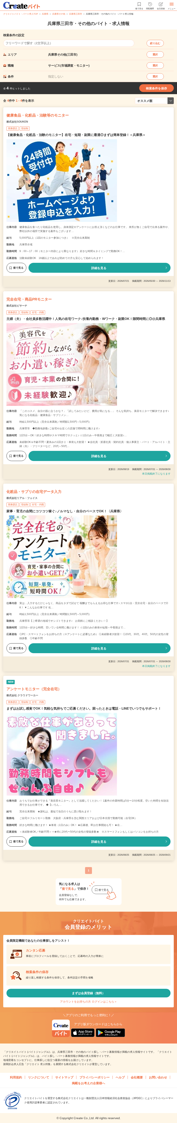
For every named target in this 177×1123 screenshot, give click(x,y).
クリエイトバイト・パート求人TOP (20, 14)
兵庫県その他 (58, 14)
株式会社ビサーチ (16, 305)
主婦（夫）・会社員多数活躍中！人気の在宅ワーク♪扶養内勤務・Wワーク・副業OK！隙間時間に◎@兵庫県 (85, 319)
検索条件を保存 (156, 88)
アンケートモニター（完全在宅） (34, 689)
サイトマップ (64, 1077)
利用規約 (16, 1077)
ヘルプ (120, 1077)
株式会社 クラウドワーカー (22, 695)
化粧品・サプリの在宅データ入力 (34, 492)
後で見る (18, 267)
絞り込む (155, 43)
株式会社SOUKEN (17, 121)
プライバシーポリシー (94, 1077)
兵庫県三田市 (75, 14)
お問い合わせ (158, 1077)
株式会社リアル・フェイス (22, 498)
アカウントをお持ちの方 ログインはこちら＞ (88, 1001)
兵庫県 (45, 14)
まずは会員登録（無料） (88, 993)
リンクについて (38, 1077)
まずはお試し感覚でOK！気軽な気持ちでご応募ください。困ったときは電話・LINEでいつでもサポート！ (83, 708)
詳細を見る (98, 268)
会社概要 (137, 1077)
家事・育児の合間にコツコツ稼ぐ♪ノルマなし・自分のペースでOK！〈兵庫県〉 (64, 511)
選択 (155, 54)
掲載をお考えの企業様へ (88, 1083)
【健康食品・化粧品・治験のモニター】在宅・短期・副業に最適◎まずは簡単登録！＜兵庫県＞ (76, 135)
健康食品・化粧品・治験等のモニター (37, 115)
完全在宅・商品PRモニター (29, 299)
